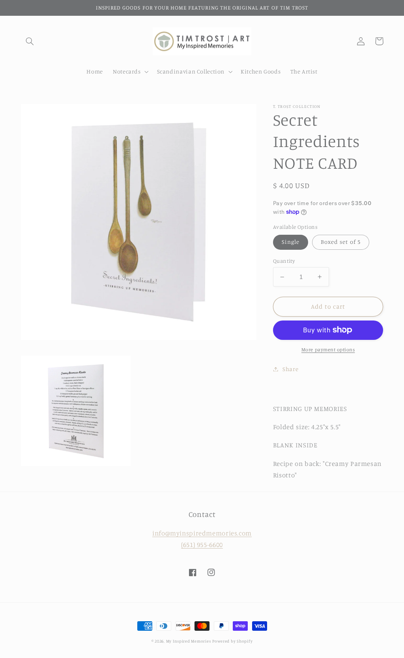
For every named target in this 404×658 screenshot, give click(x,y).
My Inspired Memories (188, 641)
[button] (30, 41)
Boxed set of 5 (341, 241)
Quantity (284, 261)
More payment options (328, 350)
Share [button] (290, 369)
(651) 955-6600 (202, 545)
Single (290, 241)
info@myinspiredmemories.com (202, 533)
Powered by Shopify (232, 641)
